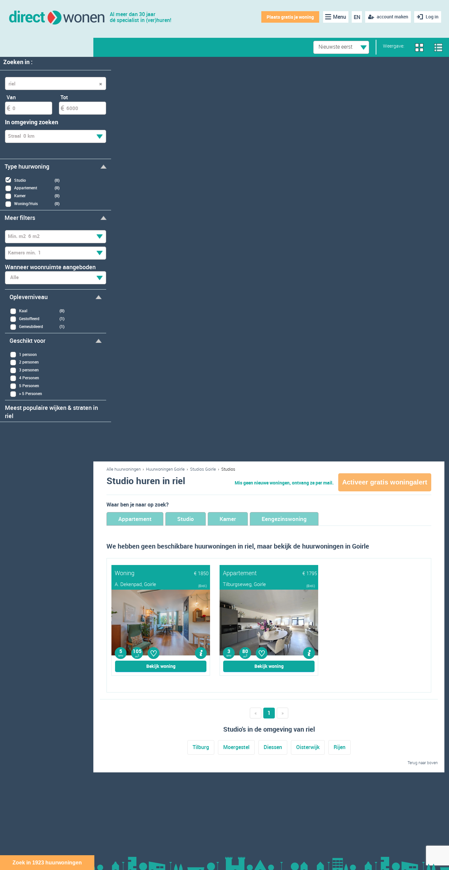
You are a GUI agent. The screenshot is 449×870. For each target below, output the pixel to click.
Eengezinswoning (284, 519)
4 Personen (29, 377)
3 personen (29, 369)
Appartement (135, 519)
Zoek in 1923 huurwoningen (47, 862)
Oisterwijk (307, 747)
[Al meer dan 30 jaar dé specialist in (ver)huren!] (56, 17)
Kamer (228, 519)
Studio (185, 519)
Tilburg (201, 747)
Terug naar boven (423, 762)
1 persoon (28, 354)
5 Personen (29, 385)
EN (357, 17)
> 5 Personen (30, 393)
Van (11, 97)
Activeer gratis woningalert (384, 482)
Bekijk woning (161, 666)
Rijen (339, 747)
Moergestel (236, 747)
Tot (64, 97)
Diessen (273, 747)
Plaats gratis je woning (290, 17)
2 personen (29, 361)
